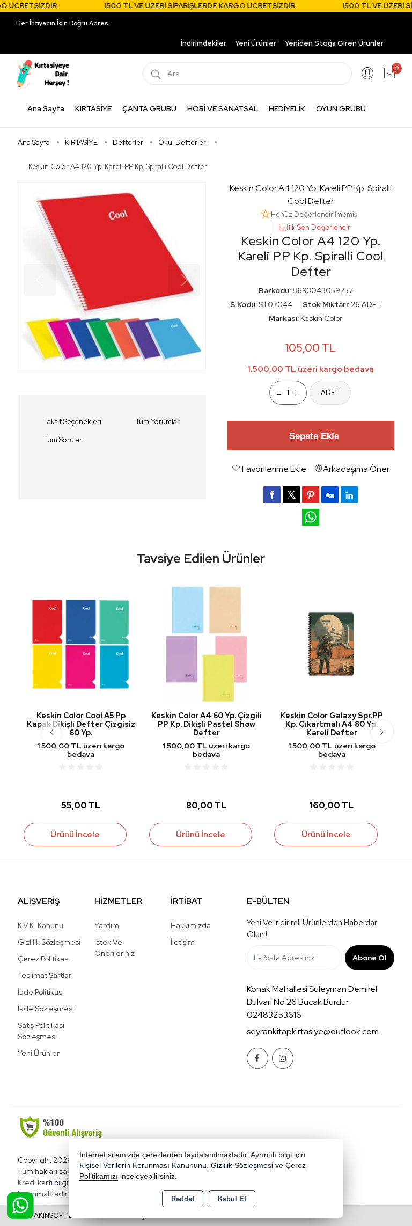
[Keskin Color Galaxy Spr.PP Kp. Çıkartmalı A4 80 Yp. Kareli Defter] (331, 643)
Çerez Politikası (44, 959)
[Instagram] (282, 1058)
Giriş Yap (367, 73)
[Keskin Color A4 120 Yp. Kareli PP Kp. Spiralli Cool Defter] (111, 276)
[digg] (330, 494)
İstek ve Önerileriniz (114, 947)
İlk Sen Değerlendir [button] (319, 227)
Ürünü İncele (75, 834)
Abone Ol (369, 957)
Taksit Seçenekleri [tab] (72, 421)
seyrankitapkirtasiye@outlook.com (313, 1031)
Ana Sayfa (45, 108)
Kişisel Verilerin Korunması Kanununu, (144, 1166)
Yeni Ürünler (39, 1053)
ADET (330, 392)
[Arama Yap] (156, 73)
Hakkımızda (191, 925)
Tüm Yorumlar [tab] (158, 421)
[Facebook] (257, 1058)
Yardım (106, 925)
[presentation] (52, 731)
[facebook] (272, 494)
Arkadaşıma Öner (356, 469)
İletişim (183, 942)
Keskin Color (321, 318)
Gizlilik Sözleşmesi (49, 942)
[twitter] (291, 494)
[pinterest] (310, 494)
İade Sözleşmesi (46, 1008)
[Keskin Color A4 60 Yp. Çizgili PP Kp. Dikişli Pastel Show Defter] (206, 643)
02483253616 (274, 1014)
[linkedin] (349, 494)
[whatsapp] (310, 517)
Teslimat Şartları (45, 975)
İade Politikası (41, 992)
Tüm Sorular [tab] (63, 439)
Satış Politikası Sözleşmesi (41, 1030)
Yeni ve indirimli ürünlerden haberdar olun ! (312, 928)
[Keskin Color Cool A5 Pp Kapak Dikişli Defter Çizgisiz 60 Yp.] (81, 643)
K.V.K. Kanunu (40, 925)
